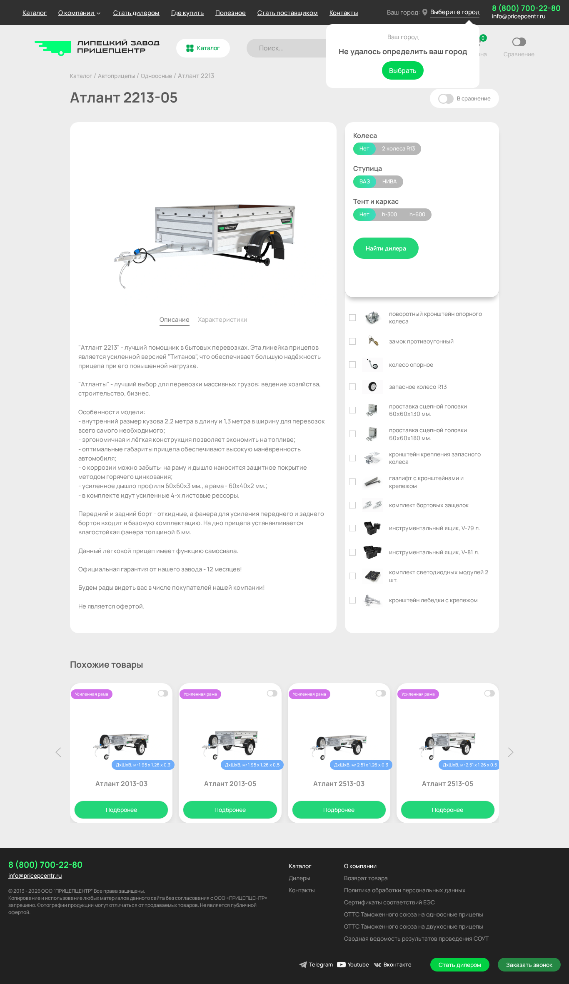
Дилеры (299, 878)
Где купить (187, 12)
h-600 (417, 214)
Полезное (230, 12)
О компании (360, 866)
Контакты (343, 12)
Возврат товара (366, 878)
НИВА (389, 181)
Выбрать (403, 70)
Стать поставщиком (287, 12)
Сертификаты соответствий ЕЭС (389, 902)
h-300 (389, 214)
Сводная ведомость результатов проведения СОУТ (416, 938)
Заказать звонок (529, 965)
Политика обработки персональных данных (405, 890)
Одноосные (156, 76)
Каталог (34, 12)
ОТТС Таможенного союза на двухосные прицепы (413, 926)
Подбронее (121, 810)
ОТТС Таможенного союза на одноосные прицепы (413, 914)
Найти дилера (386, 248)
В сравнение (473, 98)
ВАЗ (364, 181)
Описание (175, 319)
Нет (364, 148)
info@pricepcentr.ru (518, 16)
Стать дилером (136, 12)
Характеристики (222, 319)
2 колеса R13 (398, 148)
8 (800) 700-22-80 (526, 8)
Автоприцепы (116, 76)
